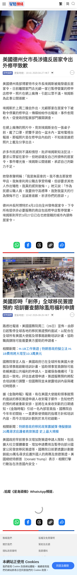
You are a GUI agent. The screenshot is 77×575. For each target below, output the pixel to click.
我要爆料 (43, 550)
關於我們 (7, 544)
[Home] (16, 4)
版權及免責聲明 (46, 538)
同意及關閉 (62, 565)
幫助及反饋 (44, 544)
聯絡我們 (7, 538)
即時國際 (7, 73)
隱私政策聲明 (10, 550)
